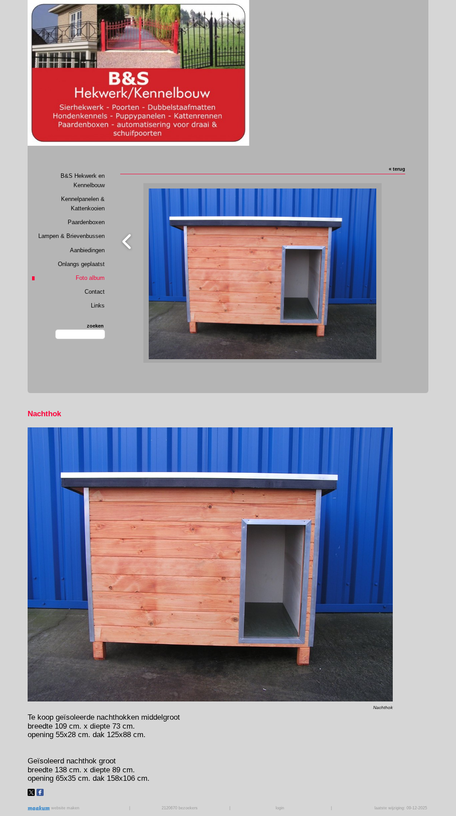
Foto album (90, 278)
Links (98, 305)
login (280, 808)
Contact (95, 291)
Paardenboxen (86, 222)
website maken (64, 808)
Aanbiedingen (87, 250)
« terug (397, 169)
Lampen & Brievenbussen (71, 236)
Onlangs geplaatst (81, 264)
